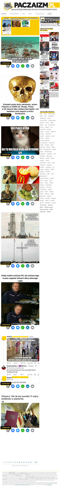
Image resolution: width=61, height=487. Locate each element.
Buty (45, 116)
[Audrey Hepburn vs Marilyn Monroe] (44, 56)
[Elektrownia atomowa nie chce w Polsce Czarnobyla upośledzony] (44, 84)
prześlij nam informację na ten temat (22, 484)
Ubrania (50, 189)
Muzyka (54, 149)
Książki (41, 144)
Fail (46, 124)
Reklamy (47, 169)
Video (46, 191)
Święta (41, 182)
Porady (47, 160)
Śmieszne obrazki (44, 178)
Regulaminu (49, 484)
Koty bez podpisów (45, 140)
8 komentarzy (6, 201)
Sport (50, 180)
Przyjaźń (42, 167)
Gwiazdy (49, 129)
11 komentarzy (5, 263)
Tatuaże (42, 184)
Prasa (53, 162)
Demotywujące (52, 120)
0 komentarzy (6, 383)
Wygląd (49, 196)
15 (31, 462)
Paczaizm (3, 13)
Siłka (52, 173)
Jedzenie (48, 136)
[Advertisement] (20, 449)
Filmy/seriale (51, 124)
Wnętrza (47, 193)
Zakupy (47, 200)
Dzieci (47, 122)
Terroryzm (48, 187)
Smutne (52, 178)
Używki (41, 191)
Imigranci (53, 131)
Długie (51, 122)
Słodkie (51, 182)
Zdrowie (52, 200)
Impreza (42, 133)
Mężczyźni (42, 147)
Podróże (42, 158)
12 (24, 462)
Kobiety (42, 138)
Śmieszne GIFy (43, 176)
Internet (42, 136)
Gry (51, 127)
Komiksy (47, 138)
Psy (53, 167)
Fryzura (42, 127)
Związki (42, 202)
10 (19, 462)
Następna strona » (20, 466)
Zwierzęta (47, 202)
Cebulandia (51, 116)
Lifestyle (47, 144)
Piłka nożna (49, 156)
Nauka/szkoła (48, 151)
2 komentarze (6, 324)
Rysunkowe (43, 173)
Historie (47, 131)
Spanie (46, 180)
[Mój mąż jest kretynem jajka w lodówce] (44, 75)
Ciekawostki (43, 118)
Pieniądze (42, 156)
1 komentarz (6, 154)
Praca (48, 162)
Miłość (53, 147)
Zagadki (42, 200)
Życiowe (54, 202)
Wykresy (42, 198)
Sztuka (46, 182)
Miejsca (48, 147)
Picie (54, 153)
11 (21, 462)
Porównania (43, 162)
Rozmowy (47, 171)
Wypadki (48, 198)
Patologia (49, 153)
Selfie (48, 173)
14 (28, 462)
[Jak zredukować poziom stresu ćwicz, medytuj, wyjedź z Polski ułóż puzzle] (54, 75)
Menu (23, 13)
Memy (30, 13)
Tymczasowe (43, 189)
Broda (41, 116)
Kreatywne (51, 142)
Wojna (52, 193)
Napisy (41, 151)
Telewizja (42, 187)
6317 (36, 462)
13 (26, 462)
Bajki (41, 113)
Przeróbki (42, 164)
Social (41, 180)
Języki (52, 136)
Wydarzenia (43, 196)
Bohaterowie (51, 113)
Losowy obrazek (14, 13)
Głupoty (42, 131)
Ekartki (41, 124)
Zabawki (53, 198)
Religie (52, 169)
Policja (52, 158)
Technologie (48, 184)
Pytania (42, 169)
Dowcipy (42, 122)
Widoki (41, 193)
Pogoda (47, 158)
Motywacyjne (47, 149)
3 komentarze (6, 63)
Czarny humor (43, 120)
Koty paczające (43, 142)
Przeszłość (49, 164)
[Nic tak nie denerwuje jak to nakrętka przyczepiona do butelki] (54, 84)
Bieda (45, 113)
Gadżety (47, 127)
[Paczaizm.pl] (30, 6)
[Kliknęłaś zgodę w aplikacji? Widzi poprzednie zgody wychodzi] (44, 94)
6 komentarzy (6, 115)
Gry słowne (42, 129)
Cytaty (49, 118)
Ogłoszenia (43, 153)
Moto (41, 149)
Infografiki (48, 133)
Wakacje (51, 191)
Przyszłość (48, 167)
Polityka (42, 160)
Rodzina (42, 171)
